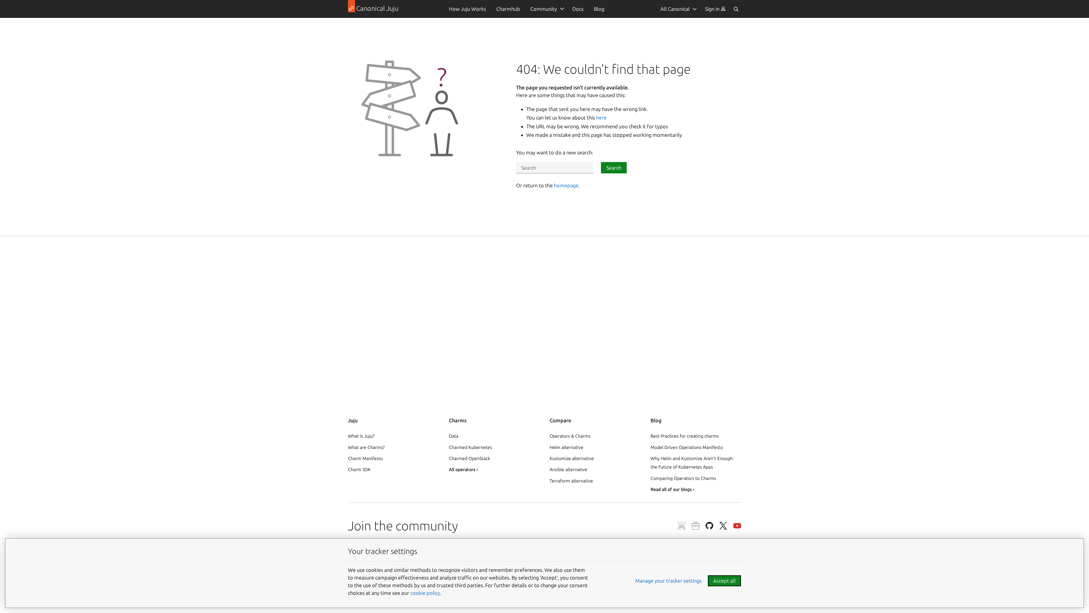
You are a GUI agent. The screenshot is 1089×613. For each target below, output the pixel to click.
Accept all (724, 580)
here (601, 117)
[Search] (736, 9)
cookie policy (425, 593)
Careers (695, 526)
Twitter (723, 526)
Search (613, 168)
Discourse (681, 526)
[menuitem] (715, 9)
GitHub (709, 526)
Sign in (713, 9)
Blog (599, 9)
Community (543, 9)
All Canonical (675, 9)
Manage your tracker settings (668, 580)
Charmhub (508, 9)
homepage (566, 185)
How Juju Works (467, 9)
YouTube (737, 526)
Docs (578, 9)
